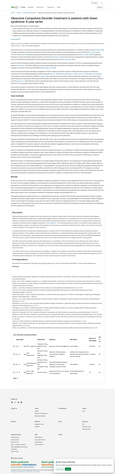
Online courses (86, 426)
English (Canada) (18, 458)
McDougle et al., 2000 (48, 68)
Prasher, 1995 (99, 50)
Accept (68, 469)
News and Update (40, 416)
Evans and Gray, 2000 (68, 59)
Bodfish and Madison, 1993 (68, 74)
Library (19, 13)
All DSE (99, 7)
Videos (37, 411)
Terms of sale (15, 451)
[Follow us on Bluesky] (18, 402)
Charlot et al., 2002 (57, 57)
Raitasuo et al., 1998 (21, 81)
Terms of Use (14, 442)
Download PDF (15, 39)
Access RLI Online (40, 440)
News (59, 7)
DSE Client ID (38, 437)
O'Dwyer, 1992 (43, 76)
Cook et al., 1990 (82, 74)
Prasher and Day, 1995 (85, 55)
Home (23, 7)
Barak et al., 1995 (53, 74)
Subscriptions (39, 442)
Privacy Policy (15, 440)
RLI (83, 424)
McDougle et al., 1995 (53, 223)
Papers (84, 408)
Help (36, 434)
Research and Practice (29, 13)
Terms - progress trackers (18, 444)
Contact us (14, 408)
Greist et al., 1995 (22, 65)
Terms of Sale (36, 471)
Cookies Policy (15, 437)
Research (31, 7)
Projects (37, 426)
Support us (50, 7)
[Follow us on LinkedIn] (21, 402)
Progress (13, 421)
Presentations (62, 408)
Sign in (95, 3)
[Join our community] (15, 402)
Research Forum (39, 424)
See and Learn (86, 429)
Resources (40, 7)
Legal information (16, 434)
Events (60, 434)
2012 (83, 411)
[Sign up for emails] (12, 402)
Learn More (60, 469)
